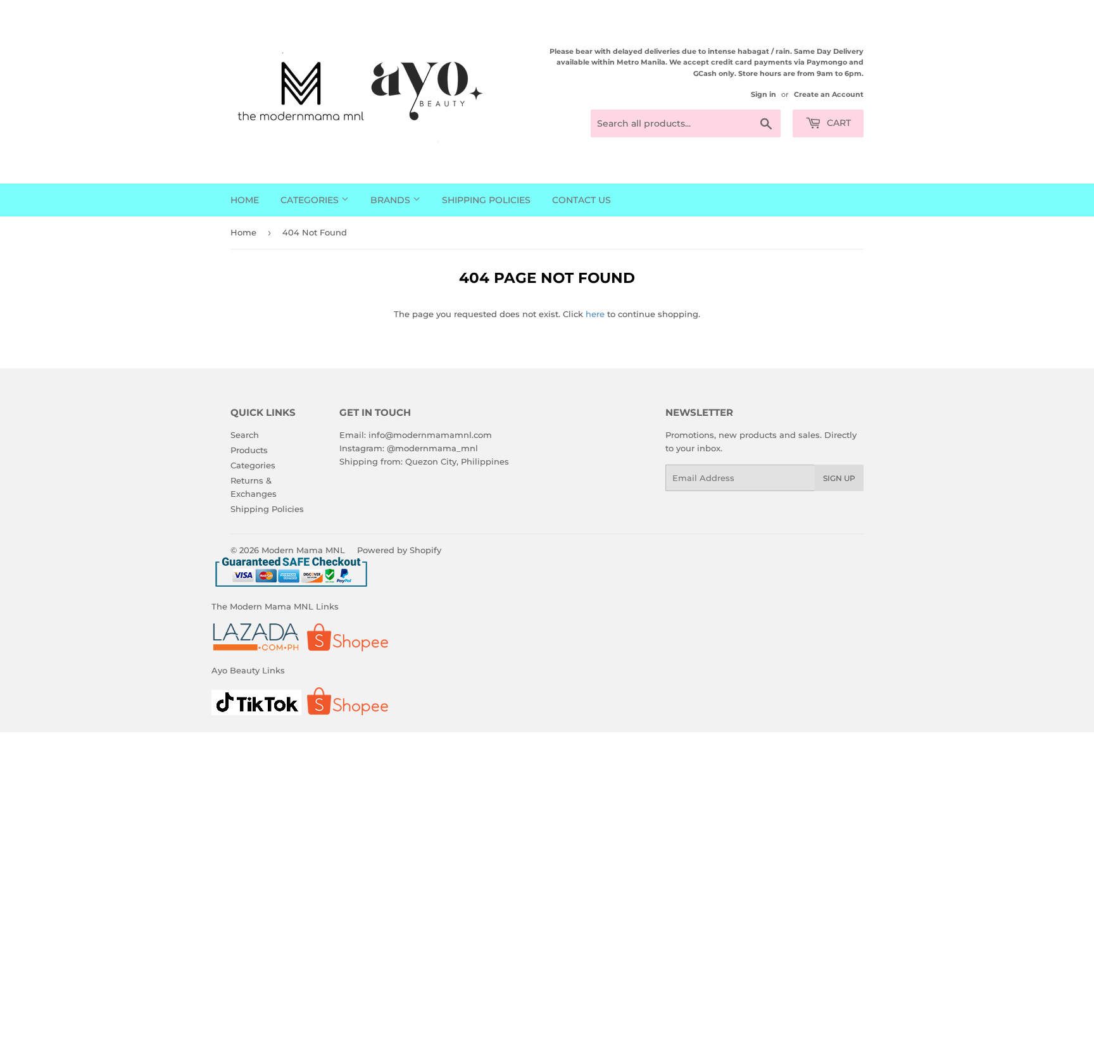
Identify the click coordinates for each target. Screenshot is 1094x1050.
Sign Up (839, 478)
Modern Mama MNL (303, 550)
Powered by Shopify (399, 550)
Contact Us (581, 200)
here (595, 314)
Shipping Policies (486, 200)
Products (249, 450)
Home (244, 200)
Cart (837, 122)
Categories (310, 200)
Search (244, 435)
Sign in (763, 94)
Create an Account (829, 94)
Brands (391, 200)
